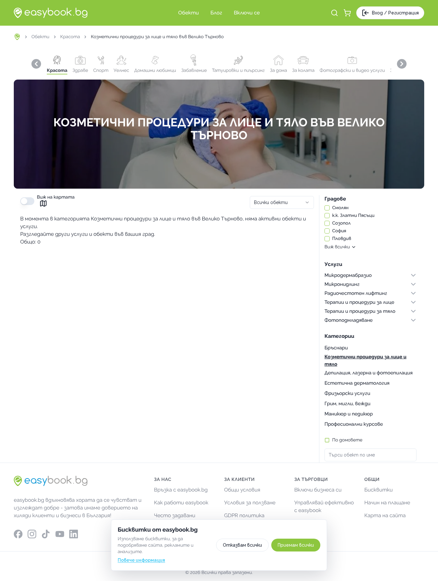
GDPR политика (244, 515)
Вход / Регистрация (395, 12)
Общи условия (242, 490)
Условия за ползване (249, 503)
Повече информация (141, 560)
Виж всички (337, 247)
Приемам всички (296, 545)
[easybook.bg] (51, 13)
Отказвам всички (242, 545)
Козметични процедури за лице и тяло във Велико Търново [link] (157, 36)
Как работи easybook (181, 503)
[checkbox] (327, 207)
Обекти (40, 36)
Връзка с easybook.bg (180, 490)
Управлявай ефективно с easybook (324, 506)
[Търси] (334, 12)
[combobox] (282, 202)
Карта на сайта (385, 515)
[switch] (27, 201)
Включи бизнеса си (318, 490)
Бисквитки (378, 490)
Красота (70, 36)
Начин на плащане (387, 503)
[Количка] (347, 12)
